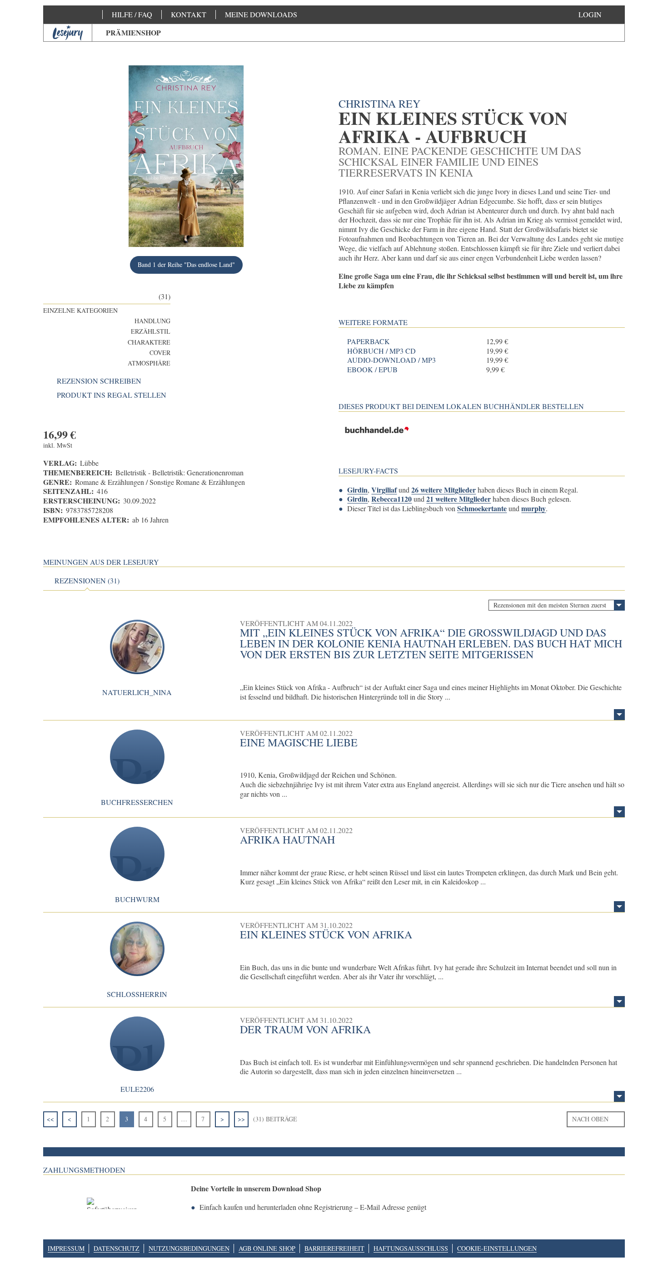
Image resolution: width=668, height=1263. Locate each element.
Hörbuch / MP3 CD (381, 350)
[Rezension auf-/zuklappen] (619, 714)
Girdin (357, 489)
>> (241, 1119)
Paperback (368, 341)
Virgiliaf (384, 489)
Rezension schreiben (99, 380)
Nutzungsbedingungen (189, 1248)
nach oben (590, 1119)
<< (50, 1119)
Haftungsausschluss (411, 1248)
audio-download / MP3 (391, 360)
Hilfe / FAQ (132, 14)
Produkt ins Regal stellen (111, 395)
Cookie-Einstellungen (497, 1248)
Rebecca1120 (391, 498)
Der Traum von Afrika (305, 1029)
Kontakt (188, 14)
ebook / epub (372, 369)
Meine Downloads (261, 14)
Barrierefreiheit (334, 1248)
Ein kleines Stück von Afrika (326, 934)
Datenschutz (117, 1248)
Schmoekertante (482, 508)
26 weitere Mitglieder (443, 489)
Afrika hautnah (287, 839)
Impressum (66, 1248)
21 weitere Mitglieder (458, 498)
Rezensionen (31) (87, 580)
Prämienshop (133, 32)
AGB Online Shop (267, 1248)
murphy (533, 508)
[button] (599, 14)
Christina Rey (379, 103)
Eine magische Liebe (299, 742)
